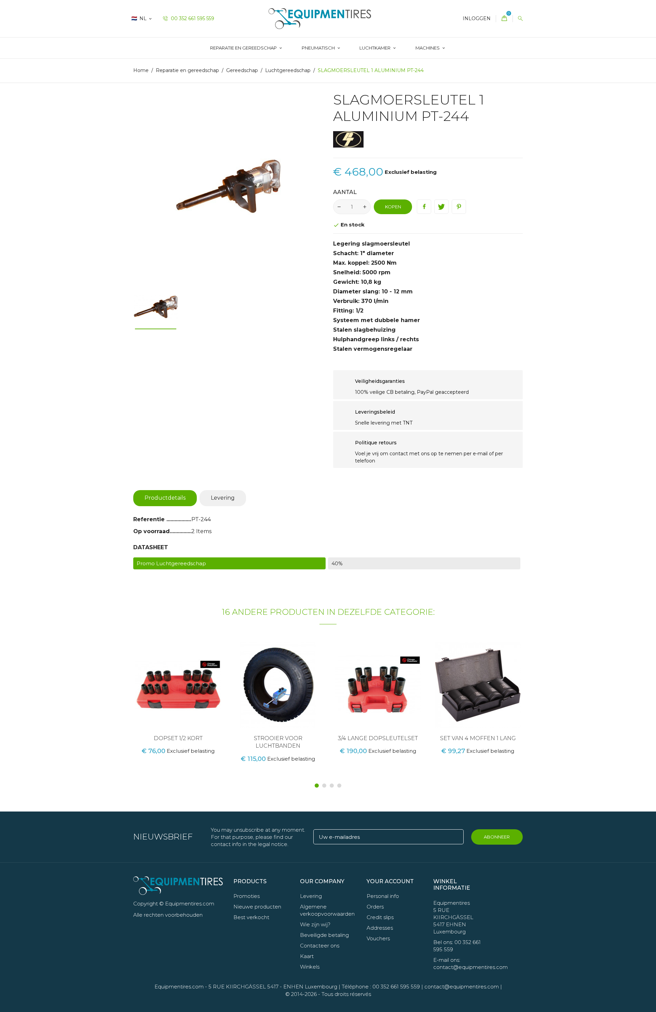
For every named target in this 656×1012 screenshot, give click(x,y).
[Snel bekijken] (186, 696)
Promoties (246, 896)
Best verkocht (251, 917)
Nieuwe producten (257, 906)
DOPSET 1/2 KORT (178, 738)
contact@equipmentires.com (461, 986)
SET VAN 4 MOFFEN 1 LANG (478, 738)
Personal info (383, 896)
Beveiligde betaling (324, 935)
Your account (390, 881)
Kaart (307, 956)
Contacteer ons (319, 945)
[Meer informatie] (201, 696)
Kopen (393, 206)
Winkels (309, 967)
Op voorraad (151, 531)
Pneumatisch (319, 48)
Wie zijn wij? (315, 924)
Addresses (380, 928)
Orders (375, 906)
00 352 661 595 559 (191, 18)
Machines (428, 48)
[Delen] (424, 206)
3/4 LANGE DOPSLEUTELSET (378, 738)
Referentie (149, 519)
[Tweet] (441, 206)
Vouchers (378, 938)
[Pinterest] (459, 206)
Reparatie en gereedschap (244, 48)
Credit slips (380, 917)
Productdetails (165, 498)
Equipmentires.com (179, 986)
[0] (504, 18)
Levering (223, 498)
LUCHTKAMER (375, 48)
